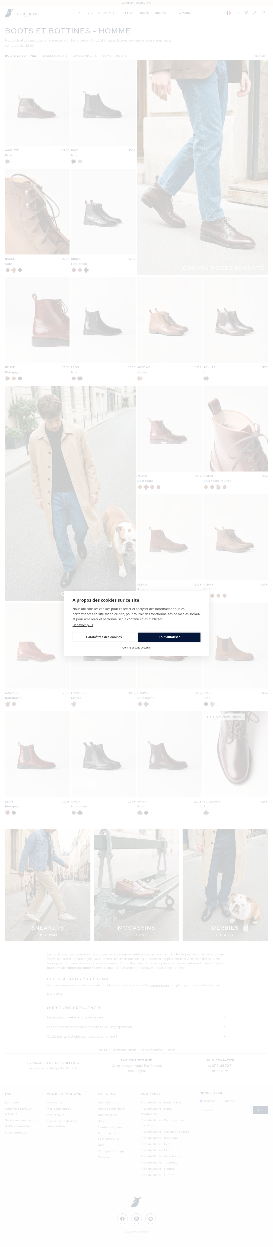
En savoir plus (83, 625)
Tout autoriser (169, 637)
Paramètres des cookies (104, 637)
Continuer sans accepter (136, 647)
